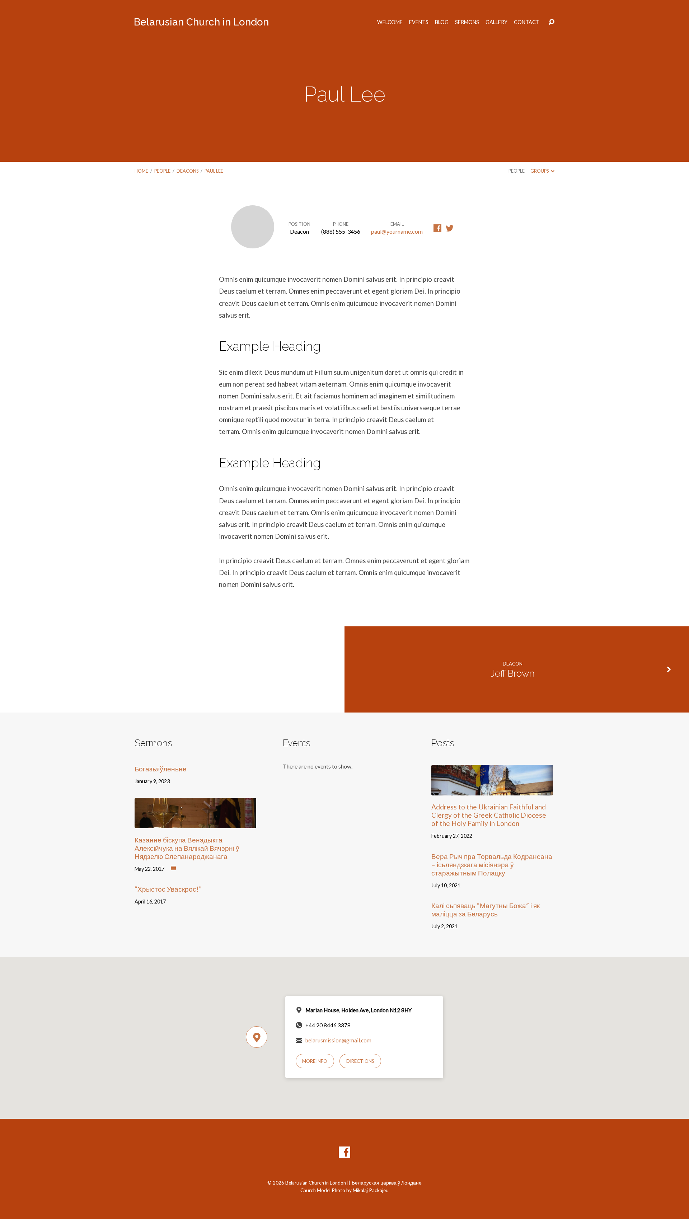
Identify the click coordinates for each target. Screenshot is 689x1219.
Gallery (496, 22)
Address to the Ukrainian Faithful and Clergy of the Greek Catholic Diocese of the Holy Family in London (488, 815)
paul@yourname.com (397, 231)
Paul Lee (214, 171)
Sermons (467, 22)
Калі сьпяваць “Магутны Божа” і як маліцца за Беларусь (485, 909)
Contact (526, 22)
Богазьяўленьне (161, 769)
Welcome (390, 22)
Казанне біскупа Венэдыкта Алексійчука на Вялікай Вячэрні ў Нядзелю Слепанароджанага (187, 848)
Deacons (187, 171)
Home (141, 171)
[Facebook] (437, 228)
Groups (539, 171)
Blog (442, 22)
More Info (314, 1061)
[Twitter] (450, 228)
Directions (360, 1061)
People (162, 171)
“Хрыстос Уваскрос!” (168, 889)
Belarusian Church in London (201, 22)
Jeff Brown (513, 673)
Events (418, 22)
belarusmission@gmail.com (338, 1040)
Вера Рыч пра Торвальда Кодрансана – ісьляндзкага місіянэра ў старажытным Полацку (491, 864)
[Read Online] (173, 868)
